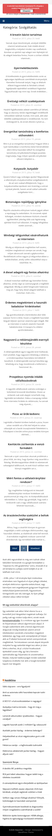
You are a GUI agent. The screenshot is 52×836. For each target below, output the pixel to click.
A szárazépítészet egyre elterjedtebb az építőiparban (25, 783)
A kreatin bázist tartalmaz (26, 34)
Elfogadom (27, 11)
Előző (14, 548)
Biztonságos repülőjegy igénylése (26, 202)
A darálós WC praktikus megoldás (17, 768)
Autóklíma (10, 680)
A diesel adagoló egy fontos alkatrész (26, 272)
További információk (32, 8)
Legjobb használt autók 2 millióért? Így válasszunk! (24, 724)
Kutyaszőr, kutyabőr (26, 168)
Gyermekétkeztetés (26, 68)
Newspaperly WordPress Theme (30, 831)
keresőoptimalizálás (11, 620)
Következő (35, 548)
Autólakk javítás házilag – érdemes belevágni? (22, 730)
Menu (46, 20)
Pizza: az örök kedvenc (26, 414)
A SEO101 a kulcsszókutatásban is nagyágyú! (22, 701)
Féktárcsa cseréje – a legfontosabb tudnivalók (22, 745)
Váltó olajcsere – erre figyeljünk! (16, 686)
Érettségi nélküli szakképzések (26, 101)
